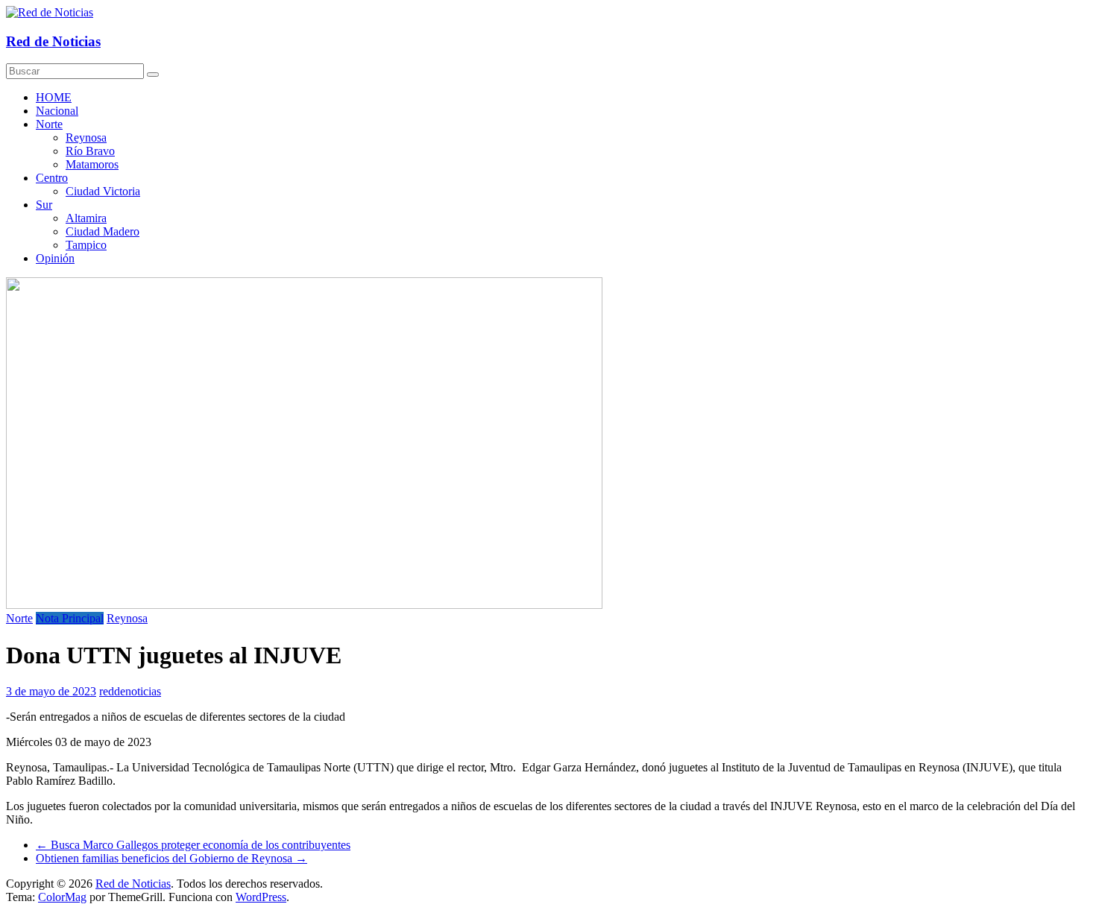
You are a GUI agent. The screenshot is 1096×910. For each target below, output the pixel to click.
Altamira (86, 218)
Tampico (86, 244)
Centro (52, 177)
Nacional (57, 110)
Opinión (55, 258)
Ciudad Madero (102, 231)
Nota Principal (70, 618)
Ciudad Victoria (103, 191)
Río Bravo (90, 151)
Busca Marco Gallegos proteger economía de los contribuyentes (193, 844)
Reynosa (86, 137)
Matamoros (92, 164)
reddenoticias (130, 691)
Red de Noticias (53, 41)
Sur (44, 204)
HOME (54, 97)
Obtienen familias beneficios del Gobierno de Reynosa (171, 858)
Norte (49, 124)
